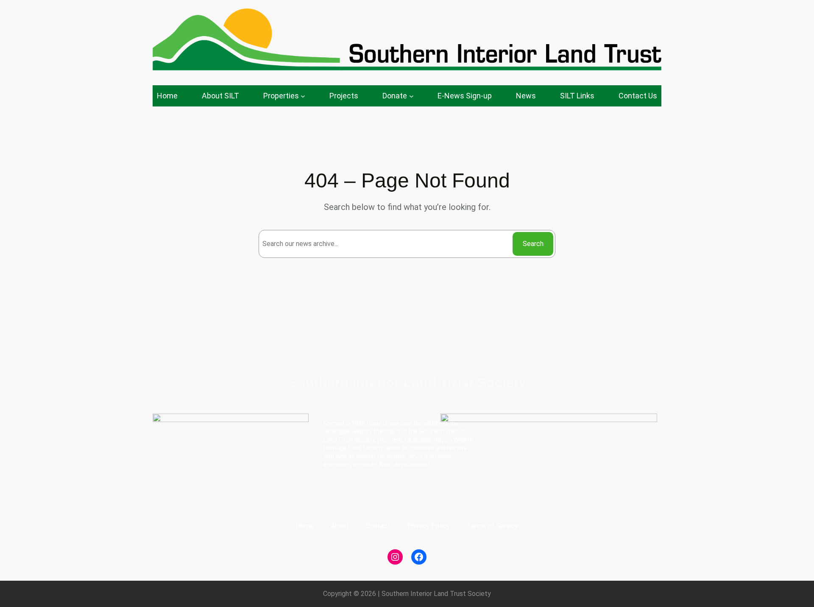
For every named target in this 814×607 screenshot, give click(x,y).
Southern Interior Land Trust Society (407, 382)
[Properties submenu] (303, 96)
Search (533, 244)
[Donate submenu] (411, 96)
